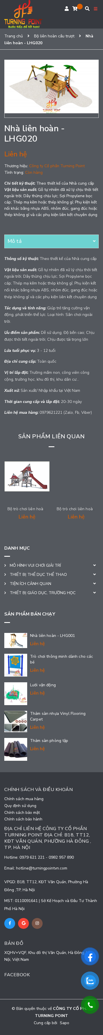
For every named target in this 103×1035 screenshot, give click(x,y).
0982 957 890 (61, 857)
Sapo (64, 1023)
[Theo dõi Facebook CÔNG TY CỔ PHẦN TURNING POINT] (9, 923)
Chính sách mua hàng (23, 799)
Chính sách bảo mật (22, 812)
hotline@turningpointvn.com (41, 868)
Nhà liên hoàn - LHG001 (52, 635)
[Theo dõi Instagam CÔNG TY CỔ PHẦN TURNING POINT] (37, 923)
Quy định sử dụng (20, 805)
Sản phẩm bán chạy (29, 614)
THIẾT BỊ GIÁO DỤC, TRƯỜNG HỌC (43, 593)
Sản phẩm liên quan (51, 436)
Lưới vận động (43, 685)
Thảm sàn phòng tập (49, 740)
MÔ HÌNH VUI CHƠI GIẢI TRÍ (35, 565)
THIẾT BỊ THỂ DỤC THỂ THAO (38, 574)
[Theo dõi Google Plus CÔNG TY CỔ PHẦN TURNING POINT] (23, 923)
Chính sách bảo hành (23, 819)
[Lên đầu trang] (92, 1026)
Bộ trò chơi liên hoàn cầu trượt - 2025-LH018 (48, 509)
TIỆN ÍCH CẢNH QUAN (30, 583)
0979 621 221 (32, 857)
